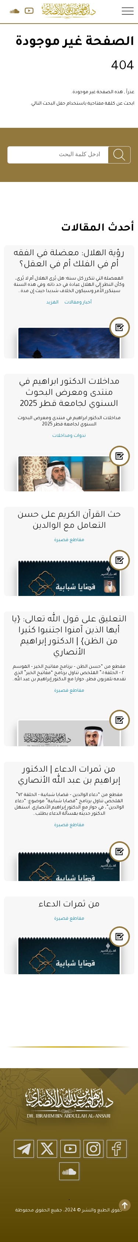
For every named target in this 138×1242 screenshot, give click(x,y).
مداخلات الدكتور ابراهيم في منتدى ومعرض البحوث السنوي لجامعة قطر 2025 (69, 393)
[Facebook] (117, 1149)
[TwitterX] (47, 1149)
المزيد (52, 302)
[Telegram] (24, 1149)
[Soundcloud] (69, 1171)
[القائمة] (127, 11)
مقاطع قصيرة (69, 540)
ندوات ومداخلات (69, 436)
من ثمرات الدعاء (69, 905)
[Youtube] (70, 1149)
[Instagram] (93, 1149)
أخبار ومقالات (78, 302)
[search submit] (119, 155)
